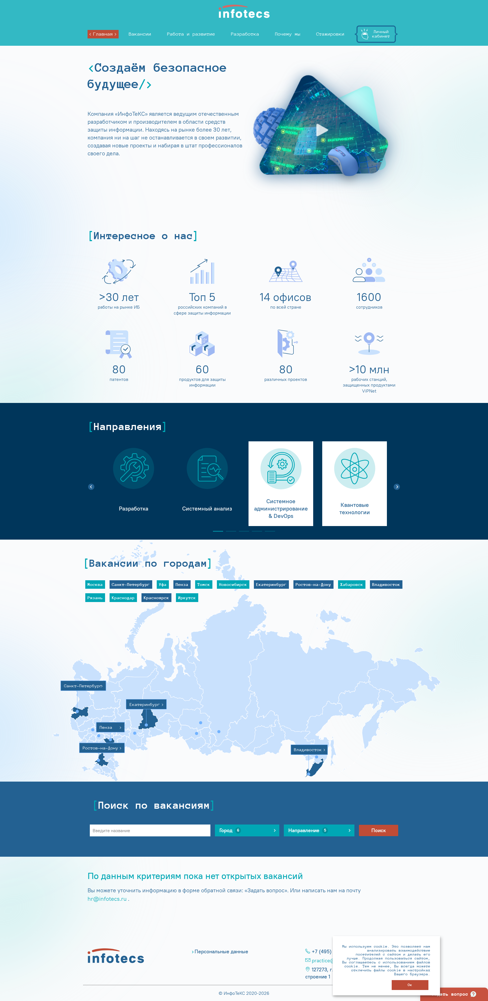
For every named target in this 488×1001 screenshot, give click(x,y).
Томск (203, 584)
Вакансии (140, 34)
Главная (103, 34)
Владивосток (386, 584)
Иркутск (187, 597)
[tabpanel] (133, 483)
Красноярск (156, 597)
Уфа (163, 584)
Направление (307, 830)
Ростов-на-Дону (313, 584)
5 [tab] (268, 531)
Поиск (378, 830)
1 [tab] (216, 531)
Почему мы (287, 34)
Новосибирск (233, 584)
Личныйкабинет (381, 33)
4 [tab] (255, 531)
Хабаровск (351, 584)
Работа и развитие (191, 34)
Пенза (182, 584)
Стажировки (330, 34)
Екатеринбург (271, 584)
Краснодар (123, 597)
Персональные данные (221, 951)
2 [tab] (229, 531)
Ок (410, 985)
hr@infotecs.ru (107, 898)
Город (229, 830)
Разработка (245, 34)
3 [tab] (242, 531)
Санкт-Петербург (131, 584)
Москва (95, 584)
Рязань (95, 597)
